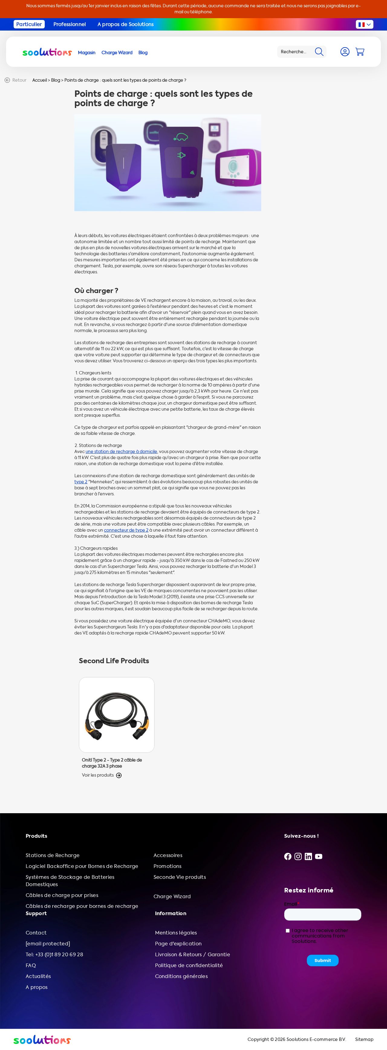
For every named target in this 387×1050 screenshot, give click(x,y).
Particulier (29, 24)
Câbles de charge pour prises (62, 895)
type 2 (80, 482)
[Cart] (359, 51)
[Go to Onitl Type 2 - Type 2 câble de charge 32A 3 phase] (116, 727)
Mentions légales (176, 933)
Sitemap (364, 1039)
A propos (37, 987)
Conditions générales (181, 976)
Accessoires (168, 855)
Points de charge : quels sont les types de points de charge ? (125, 80)
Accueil (39, 80)
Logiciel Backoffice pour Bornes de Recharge (82, 866)
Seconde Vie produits (180, 877)
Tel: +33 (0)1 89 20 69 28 (54, 954)
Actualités (38, 976)
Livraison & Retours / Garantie (192, 954)
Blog (55, 80)
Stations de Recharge (53, 855)
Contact (36, 933)
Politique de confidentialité (189, 965)
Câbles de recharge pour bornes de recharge (82, 906)
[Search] (319, 51)
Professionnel (70, 24)
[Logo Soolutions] (47, 52)
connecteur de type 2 (126, 530)
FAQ (31, 965)
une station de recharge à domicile (121, 452)
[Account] (345, 51)
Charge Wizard (172, 896)
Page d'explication (178, 944)
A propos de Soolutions (126, 24)
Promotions (168, 866)
